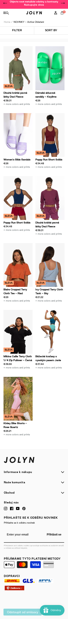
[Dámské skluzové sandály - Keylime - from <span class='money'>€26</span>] (50, 68)
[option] (34, 3)
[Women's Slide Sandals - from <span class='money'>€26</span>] (18, 135)
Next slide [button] (63, 3)
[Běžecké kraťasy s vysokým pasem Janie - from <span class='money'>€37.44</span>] (50, 332)
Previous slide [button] (5, 3)
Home (7, 22)
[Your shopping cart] (62, 16)
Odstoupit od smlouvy (22, 612)
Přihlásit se (54, 534)
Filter (17, 30)
